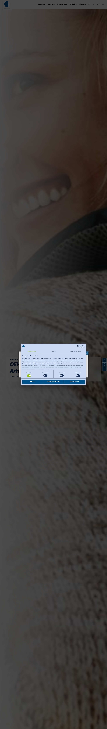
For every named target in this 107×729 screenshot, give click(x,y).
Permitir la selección (53, 381)
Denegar (32, 381)
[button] (86, 353)
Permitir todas (74, 381)
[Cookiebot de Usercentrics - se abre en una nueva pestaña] (78, 346)
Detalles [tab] (53, 351)
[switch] (45, 375)
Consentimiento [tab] (32, 351)
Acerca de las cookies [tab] (75, 351)
